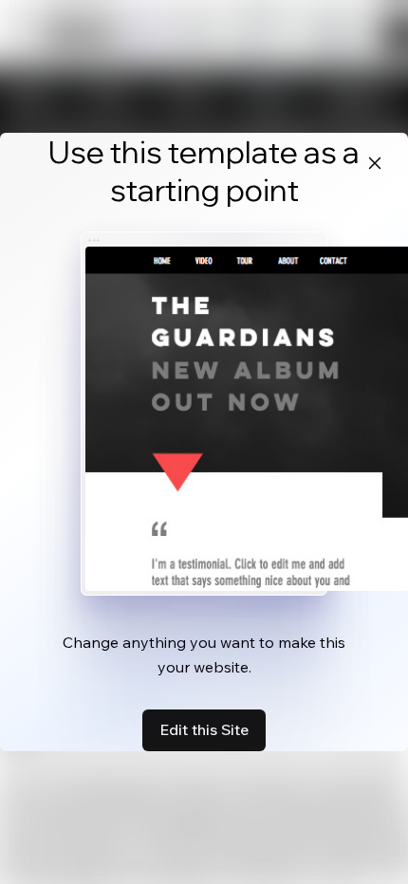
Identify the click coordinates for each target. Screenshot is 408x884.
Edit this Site (204, 729)
